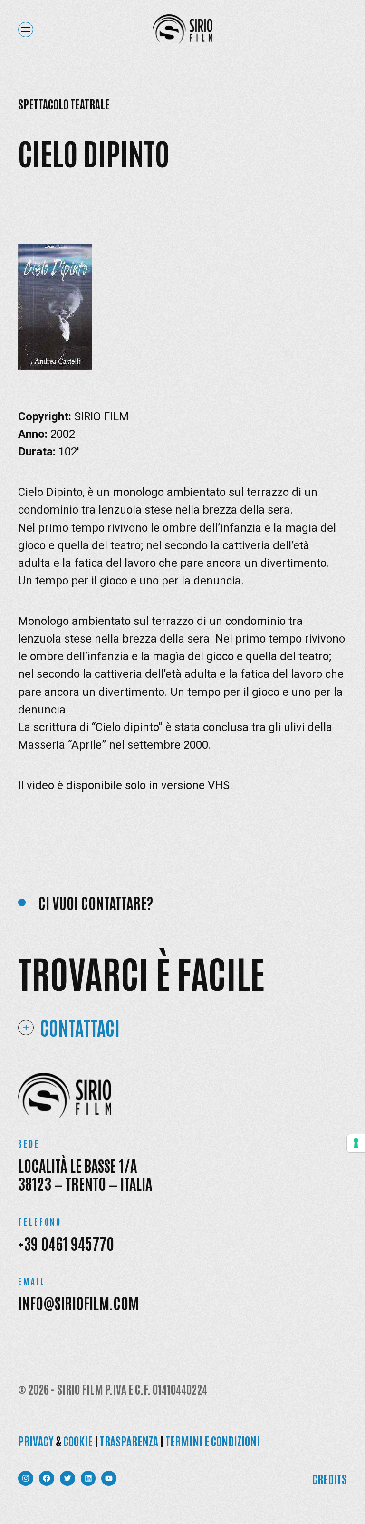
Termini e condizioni (212, 1440)
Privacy (36, 1440)
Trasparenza (129, 1440)
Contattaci (80, 1027)
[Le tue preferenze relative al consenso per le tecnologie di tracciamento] (356, 1143)
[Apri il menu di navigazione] (25, 29)
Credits (329, 1478)
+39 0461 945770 (66, 1243)
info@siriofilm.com (78, 1302)
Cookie (78, 1440)
